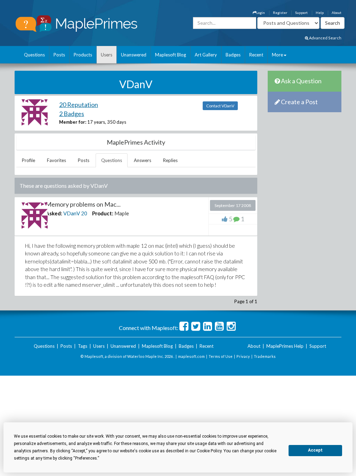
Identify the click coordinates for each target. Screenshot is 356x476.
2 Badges (71, 113)
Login (260, 12)
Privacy (243, 356)
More (277, 54)
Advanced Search (324, 38)
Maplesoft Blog (170, 54)
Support (301, 12)
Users (106, 54)
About (336, 12)
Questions (34, 54)
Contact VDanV (220, 105)
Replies (170, 160)
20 (84, 213)
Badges (233, 54)
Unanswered (133, 54)
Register (280, 12)
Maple (121, 213)
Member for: (72, 122)
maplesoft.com (191, 356)
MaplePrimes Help (285, 346)
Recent (256, 54)
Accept (315, 450)
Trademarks (265, 356)
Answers (142, 160)
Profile (28, 160)
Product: (102, 213)
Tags (82, 346)
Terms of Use (221, 356)
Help (320, 12)
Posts (59, 54)
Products (83, 54)
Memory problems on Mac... (83, 204)
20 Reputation (78, 104)
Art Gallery (206, 54)
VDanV (71, 213)
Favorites (56, 160)
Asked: (54, 213)
